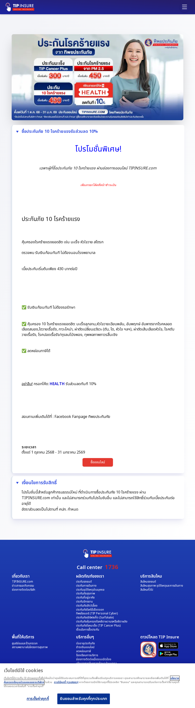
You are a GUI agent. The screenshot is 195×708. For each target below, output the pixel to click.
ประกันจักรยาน (84, 601)
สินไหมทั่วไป (146, 590)
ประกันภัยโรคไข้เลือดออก (90, 610)
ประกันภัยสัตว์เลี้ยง (87, 605)
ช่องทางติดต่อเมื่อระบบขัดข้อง (93, 659)
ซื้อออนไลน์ (98, 462)
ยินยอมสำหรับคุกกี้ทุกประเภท (83, 699)
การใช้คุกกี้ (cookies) (66, 682)
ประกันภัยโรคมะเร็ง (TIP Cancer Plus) (98, 625)
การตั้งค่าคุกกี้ (38, 699)
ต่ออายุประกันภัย (85, 643)
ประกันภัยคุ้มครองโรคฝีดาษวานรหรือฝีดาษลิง (101, 621)
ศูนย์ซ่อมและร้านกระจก (25, 643)
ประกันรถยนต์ (84, 581)
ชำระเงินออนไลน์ (85, 647)
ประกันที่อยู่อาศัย (85, 597)
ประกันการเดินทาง (86, 586)
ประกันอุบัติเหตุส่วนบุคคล (90, 590)
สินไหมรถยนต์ (148, 581)
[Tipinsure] (22, 7)
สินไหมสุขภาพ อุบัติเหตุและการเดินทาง (161, 586)
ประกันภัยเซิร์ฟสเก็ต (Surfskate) (95, 617)
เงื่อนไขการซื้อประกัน (87, 629)
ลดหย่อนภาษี (83, 651)
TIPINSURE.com (22, 581)
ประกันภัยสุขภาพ (85, 593)
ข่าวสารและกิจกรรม (23, 586)
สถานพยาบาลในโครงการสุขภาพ (30, 647)
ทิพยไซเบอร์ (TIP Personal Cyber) (97, 613)
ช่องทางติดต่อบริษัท (23, 590)
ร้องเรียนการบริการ (87, 655)
